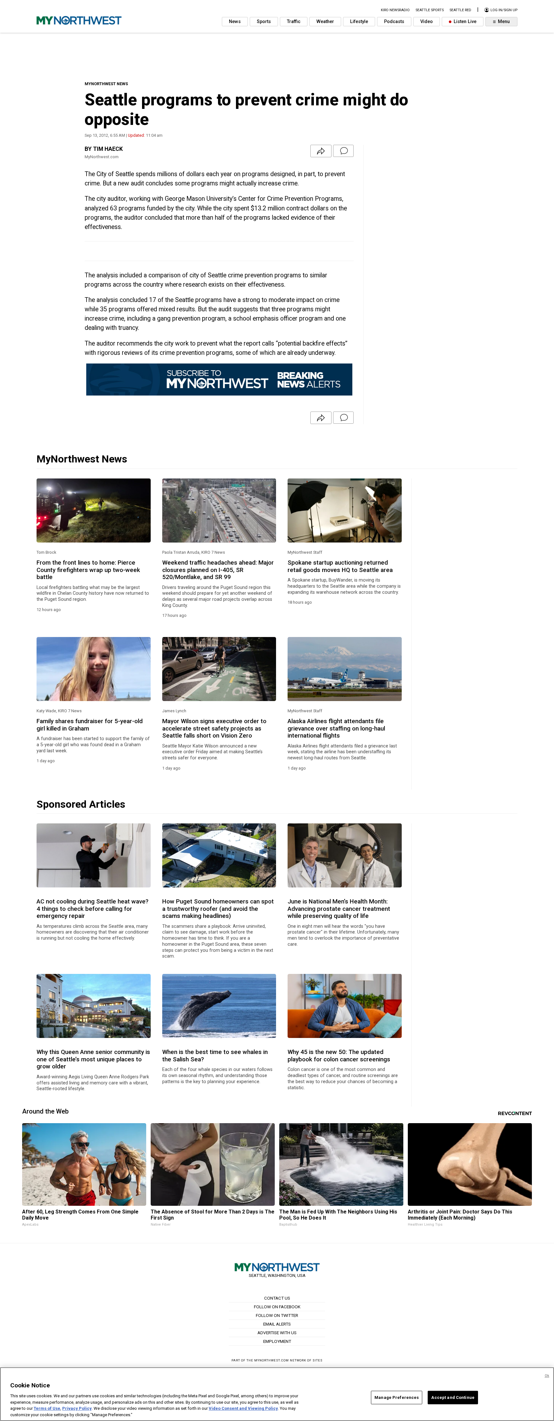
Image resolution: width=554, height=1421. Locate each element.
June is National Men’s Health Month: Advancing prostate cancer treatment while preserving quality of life (339, 908)
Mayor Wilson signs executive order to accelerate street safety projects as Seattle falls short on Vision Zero (214, 728)
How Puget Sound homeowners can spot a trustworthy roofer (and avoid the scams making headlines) (218, 908)
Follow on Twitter (277, 1315)
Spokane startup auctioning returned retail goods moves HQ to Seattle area (340, 566)
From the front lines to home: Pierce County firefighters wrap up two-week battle (88, 570)
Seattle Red (460, 10)
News (235, 21)
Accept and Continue (452, 1397)
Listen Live (464, 21)
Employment (277, 1341)
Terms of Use (47, 1408)
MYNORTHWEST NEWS (106, 83)
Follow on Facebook (277, 1306)
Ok (547, 1376)
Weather (325, 21)
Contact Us (277, 1298)
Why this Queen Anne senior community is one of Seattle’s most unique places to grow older (93, 1059)
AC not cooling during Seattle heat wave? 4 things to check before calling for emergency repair (92, 908)
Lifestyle (359, 21)
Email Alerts (277, 1324)
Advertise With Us (277, 1332)
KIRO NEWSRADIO (395, 10)
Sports (264, 21)
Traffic (293, 21)
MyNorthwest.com (271, 1360)
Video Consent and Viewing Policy (243, 1408)
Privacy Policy (77, 1408)
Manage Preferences (396, 1397)
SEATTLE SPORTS (430, 10)
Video (426, 21)
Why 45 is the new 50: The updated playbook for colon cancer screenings (339, 1056)
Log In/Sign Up (503, 10)
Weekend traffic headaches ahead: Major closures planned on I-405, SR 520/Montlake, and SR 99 (218, 570)
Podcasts (394, 21)
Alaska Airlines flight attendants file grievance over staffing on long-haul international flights (336, 728)
